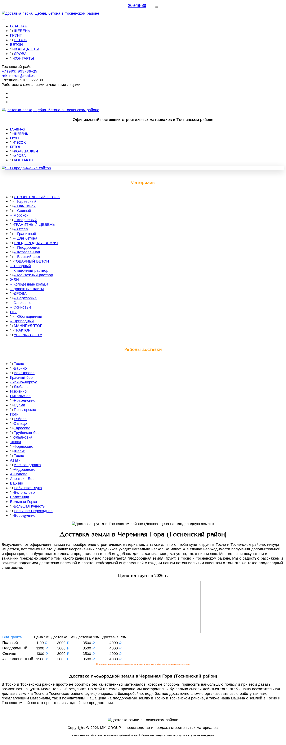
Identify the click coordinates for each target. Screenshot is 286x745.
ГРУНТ (16, 35)
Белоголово (24, 492)
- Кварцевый (25, 220)
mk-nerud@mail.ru (19, 75)
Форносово (23, 446)
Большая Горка (23, 501)
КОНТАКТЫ (24, 58)
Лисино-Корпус (23, 382)
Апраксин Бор (22, 478)
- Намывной (25, 206)
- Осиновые (20, 307)
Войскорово (24, 373)
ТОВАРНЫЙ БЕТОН (31, 261)
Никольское (20, 396)
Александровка (27, 465)
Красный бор (21, 377)
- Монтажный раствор (33, 275)
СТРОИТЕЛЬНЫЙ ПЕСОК (37, 197)
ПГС (13, 312)
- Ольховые (20, 302)
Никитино (18, 391)
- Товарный (20, 266)
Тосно (19, 363)
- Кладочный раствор (29, 270)
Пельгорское (25, 409)
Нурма (19, 405)
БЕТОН (16, 44)
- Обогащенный (28, 316)
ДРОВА (20, 53)
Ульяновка (23, 437)
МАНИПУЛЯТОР (28, 325)
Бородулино (24, 515)
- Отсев (21, 229)
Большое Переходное (33, 511)
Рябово (20, 419)
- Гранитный (25, 233)
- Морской (19, 215)
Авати (15, 460)
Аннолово (18, 474)
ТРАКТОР (22, 330)
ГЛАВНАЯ (18, 26)
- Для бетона (25, 238)
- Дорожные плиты (27, 289)
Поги (14, 414)
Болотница (19, 497)
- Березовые (25, 298)
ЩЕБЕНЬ (22, 30)
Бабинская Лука (28, 488)
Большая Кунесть (29, 506)
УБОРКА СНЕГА (28, 335)
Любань (20, 386)
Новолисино (24, 400)
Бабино (20, 368)
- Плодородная (27, 247)
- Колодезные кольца (29, 284)
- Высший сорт (27, 256)
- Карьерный (25, 201)
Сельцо (20, 423)
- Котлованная (27, 252)
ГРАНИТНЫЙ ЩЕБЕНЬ (34, 224)
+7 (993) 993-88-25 (19, 71)
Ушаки (15, 442)
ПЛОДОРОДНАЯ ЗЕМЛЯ (36, 243)
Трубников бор (27, 432)
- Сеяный (22, 210)
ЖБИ (14, 279)
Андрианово (24, 469)
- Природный (22, 321)
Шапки (19, 451)
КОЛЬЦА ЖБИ (26, 49)
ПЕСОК (20, 40)
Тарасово (22, 428)
